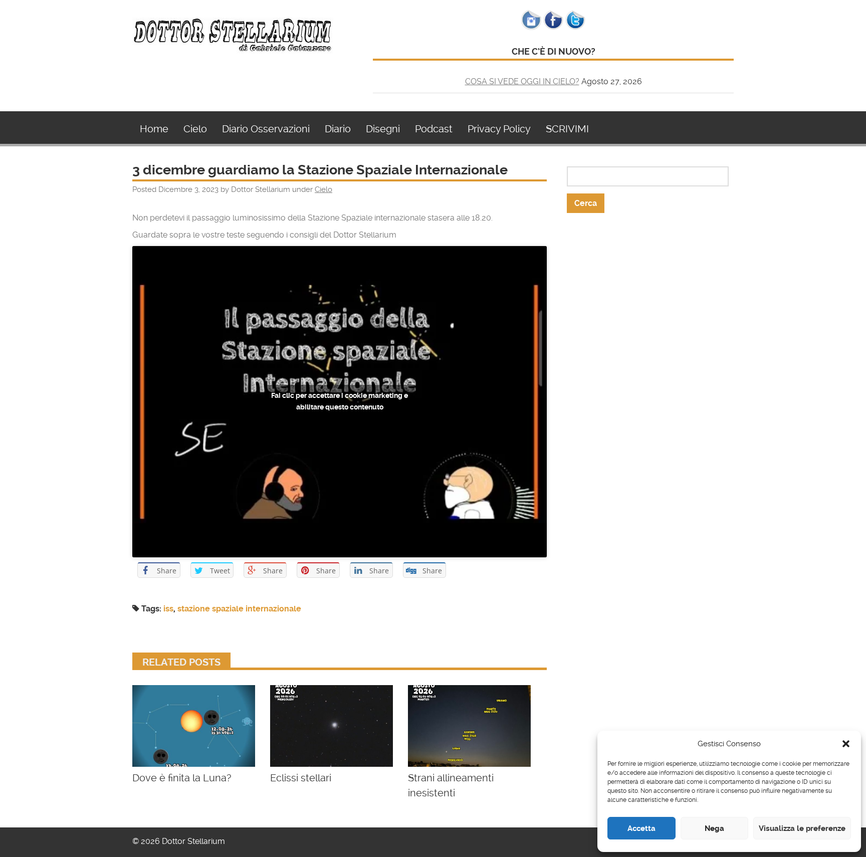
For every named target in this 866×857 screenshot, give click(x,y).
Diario (338, 129)
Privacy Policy (499, 129)
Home (154, 129)
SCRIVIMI (567, 129)
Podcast (434, 129)
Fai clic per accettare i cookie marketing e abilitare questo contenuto (339, 401)
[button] (846, 744)
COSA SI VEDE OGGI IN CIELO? (522, 81)
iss (168, 608)
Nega (714, 828)
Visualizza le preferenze (802, 828)
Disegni (383, 129)
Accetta (641, 828)
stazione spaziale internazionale (239, 608)
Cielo (195, 129)
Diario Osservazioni (266, 129)
